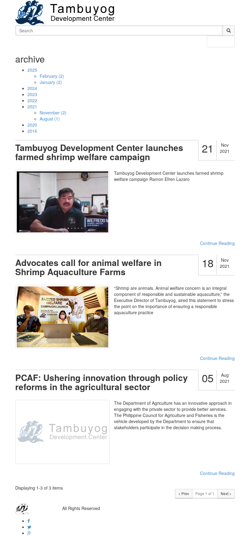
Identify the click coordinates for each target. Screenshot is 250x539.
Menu (225, 41)
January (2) (51, 82)
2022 (32, 100)
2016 (32, 131)
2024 (32, 88)
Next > (226, 493)
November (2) (53, 113)
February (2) (52, 76)
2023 (32, 94)
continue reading (217, 243)
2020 (32, 125)
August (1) (50, 119)
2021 (32, 106)
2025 (32, 70)
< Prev (183, 493)
